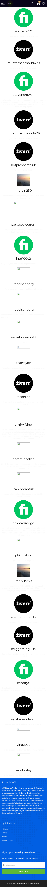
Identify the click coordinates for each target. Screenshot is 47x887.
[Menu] (3, 3)
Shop (5, 833)
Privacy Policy (8, 840)
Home (5, 829)
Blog (5, 837)
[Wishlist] (43, 3)
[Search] (32, 3)
